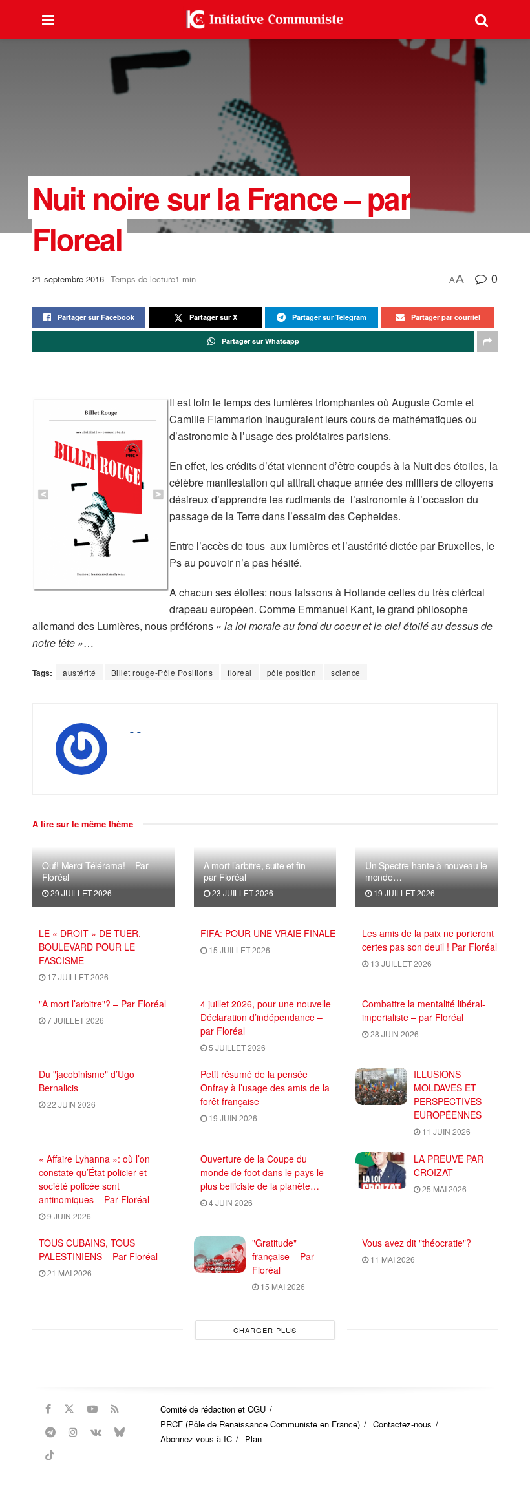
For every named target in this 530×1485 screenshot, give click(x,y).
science (346, 672)
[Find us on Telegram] (50, 1432)
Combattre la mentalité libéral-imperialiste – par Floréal (423, 1010)
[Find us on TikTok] (49, 1455)
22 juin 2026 (70, 1104)
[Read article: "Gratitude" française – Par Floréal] (220, 1254)
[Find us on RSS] (115, 1409)
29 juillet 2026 (80, 892)
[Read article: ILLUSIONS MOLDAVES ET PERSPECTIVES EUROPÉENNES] (381, 1086)
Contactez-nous (402, 1424)
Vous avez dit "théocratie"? (416, 1242)
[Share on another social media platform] (487, 341)
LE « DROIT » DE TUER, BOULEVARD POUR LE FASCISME (90, 947)
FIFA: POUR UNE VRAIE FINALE (267, 933)
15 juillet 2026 (238, 949)
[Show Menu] (48, 19)
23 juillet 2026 (241, 892)
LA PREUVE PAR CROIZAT (448, 1165)
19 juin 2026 (232, 1117)
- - (135, 730)
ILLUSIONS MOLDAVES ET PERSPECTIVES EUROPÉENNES (448, 1094)
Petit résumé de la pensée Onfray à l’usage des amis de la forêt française (265, 1088)
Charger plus (265, 1330)
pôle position (292, 672)
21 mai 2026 (68, 1272)
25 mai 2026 (443, 1188)
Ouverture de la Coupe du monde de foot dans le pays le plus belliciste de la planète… (262, 1172)
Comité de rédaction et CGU (213, 1409)
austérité (79, 672)
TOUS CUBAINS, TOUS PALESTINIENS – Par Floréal (98, 1249)
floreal (240, 672)
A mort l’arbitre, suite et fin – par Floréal (258, 871)
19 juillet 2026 (403, 892)
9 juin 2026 (68, 1215)
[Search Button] (481, 19)
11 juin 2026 (445, 1131)
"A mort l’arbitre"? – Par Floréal (102, 1003)
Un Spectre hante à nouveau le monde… (426, 871)
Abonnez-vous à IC (196, 1439)
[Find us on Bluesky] (119, 1432)
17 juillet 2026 (77, 976)
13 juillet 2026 (400, 963)
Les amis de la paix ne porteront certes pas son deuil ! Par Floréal (429, 940)
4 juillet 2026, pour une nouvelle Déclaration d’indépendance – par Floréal (265, 1017)
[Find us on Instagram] (73, 1432)
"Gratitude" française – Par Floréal (283, 1256)
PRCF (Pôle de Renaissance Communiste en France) (260, 1424)
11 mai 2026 (391, 1259)
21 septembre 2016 (68, 279)
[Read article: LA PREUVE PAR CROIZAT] (381, 1170)
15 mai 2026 (282, 1286)
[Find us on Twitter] (69, 1409)
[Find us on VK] (95, 1432)
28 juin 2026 (393, 1033)
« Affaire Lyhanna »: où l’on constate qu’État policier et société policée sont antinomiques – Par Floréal (94, 1179)
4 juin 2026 (230, 1202)
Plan (253, 1439)
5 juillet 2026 (236, 1047)
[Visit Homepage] (265, 19)
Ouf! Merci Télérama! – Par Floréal (95, 871)
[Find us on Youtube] (92, 1409)
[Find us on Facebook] (48, 1409)
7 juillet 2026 (74, 1020)
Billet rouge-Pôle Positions (162, 672)
